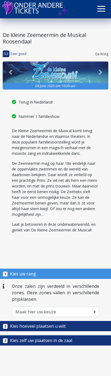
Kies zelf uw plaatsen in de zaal (38, 340)
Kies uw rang (20, 274)
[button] (101, 8)
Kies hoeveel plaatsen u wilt (35, 326)
